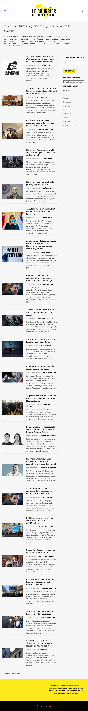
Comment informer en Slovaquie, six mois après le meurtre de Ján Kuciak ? (39, 643)
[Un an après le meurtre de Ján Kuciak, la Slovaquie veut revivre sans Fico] (12, 591)
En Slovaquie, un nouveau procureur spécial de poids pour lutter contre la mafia (40, 123)
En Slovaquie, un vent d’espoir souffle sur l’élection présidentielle (40, 520)
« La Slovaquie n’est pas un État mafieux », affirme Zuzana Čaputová (40, 211)
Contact (73, 690)
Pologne (66, 98)
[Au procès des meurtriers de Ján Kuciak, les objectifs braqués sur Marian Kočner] (12, 407)
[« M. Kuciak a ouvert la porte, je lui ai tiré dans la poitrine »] (12, 349)
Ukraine (66, 121)
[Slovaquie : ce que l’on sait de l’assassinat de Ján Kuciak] (12, 622)
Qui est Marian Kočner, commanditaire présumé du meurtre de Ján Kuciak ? (39, 491)
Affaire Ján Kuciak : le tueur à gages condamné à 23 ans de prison (40, 312)
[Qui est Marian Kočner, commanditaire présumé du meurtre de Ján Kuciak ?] (12, 499)
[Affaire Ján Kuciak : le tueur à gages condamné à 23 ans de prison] (12, 320)
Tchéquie (66, 106)
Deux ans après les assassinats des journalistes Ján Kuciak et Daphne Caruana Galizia (40, 429)
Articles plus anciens (12, 673)
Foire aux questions (74, 685)
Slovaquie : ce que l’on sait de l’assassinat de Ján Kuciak (39, 612)
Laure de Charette (45, 497)
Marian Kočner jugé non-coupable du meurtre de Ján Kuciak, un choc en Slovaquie (40, 278)
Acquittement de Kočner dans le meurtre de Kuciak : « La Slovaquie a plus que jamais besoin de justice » (41, 245)
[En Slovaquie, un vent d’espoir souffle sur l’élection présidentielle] (12, 530)
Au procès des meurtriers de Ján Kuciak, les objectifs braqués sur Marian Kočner (41, 398)
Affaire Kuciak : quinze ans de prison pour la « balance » (40, 367)
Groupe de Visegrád (70, 125)
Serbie (65, 118)
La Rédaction (45, 65)
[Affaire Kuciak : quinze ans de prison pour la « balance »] (12, 377)
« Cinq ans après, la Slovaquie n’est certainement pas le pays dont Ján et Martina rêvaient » (40, 59)
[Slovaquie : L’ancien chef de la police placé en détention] (12, 191)
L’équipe (53, 685)
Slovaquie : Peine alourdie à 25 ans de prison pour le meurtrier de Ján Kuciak (40, 152)
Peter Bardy (47, 252)
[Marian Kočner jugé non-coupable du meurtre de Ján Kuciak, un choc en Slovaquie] (12, 289)
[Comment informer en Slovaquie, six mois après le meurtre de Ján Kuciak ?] (12, 653)
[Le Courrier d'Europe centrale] (44, 11)
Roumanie (67, 114)
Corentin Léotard (46, 129)
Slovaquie (67, 102)
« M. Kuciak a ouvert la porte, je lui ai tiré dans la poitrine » (40, 340)
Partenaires (61, 685)
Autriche (66, 90)
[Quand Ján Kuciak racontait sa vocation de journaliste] (12, 561)
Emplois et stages (55, 688)
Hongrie (66, 94)
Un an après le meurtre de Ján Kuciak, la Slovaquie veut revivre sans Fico (40, 582)
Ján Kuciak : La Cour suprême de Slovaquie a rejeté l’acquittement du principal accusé (41, 91)
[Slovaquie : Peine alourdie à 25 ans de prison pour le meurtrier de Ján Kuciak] (12, 162)
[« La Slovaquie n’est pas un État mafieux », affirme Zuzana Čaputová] (12, 221)
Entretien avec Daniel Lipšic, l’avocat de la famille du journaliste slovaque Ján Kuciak (41, 461)
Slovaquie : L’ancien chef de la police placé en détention (40, 183)
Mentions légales (72, 693)
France (65, 110)
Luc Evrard (42, 650)
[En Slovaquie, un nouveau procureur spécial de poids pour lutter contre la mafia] (12, 131)
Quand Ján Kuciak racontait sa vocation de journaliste (40, 551)
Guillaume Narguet (45, 527)
